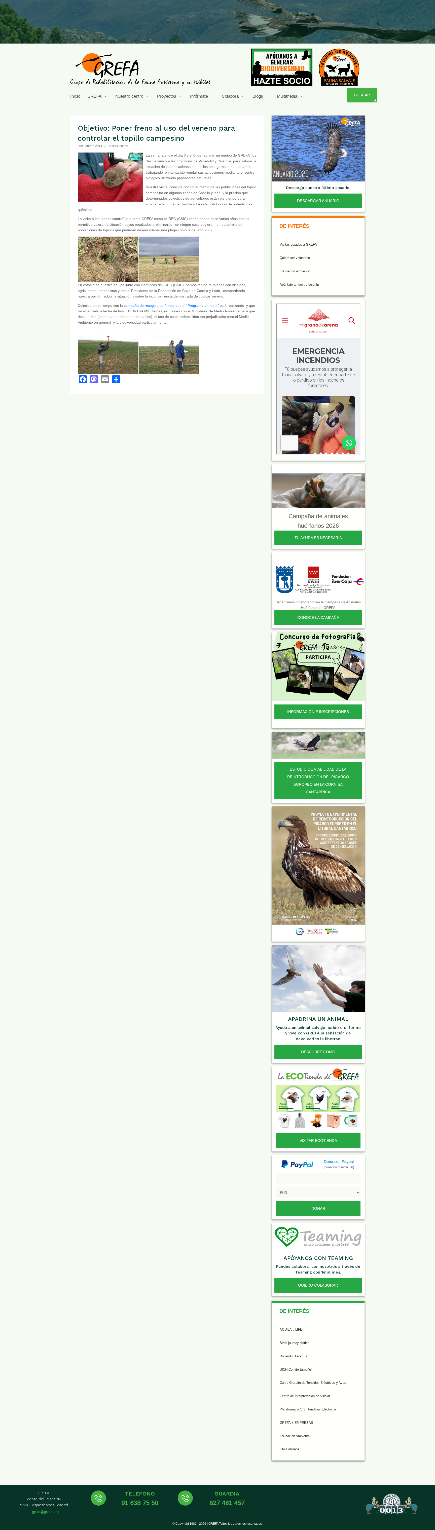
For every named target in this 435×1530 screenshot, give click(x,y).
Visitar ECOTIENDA (318, 1140)
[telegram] (426, 32)
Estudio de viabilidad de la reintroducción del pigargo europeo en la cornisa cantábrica (318, 780)
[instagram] (364, 32)
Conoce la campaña (318, 617)
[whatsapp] (413, 32)
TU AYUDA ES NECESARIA (318, 538)
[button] (97, 96)
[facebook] (340, 32)
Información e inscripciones (318, 712)
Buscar (362, 95)
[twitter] (352, 32)
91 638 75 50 (139, 1503)
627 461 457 (227, 1503)
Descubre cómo (318, 1052)
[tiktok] (377, 32)
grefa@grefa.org (45, 1512)
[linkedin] (401, 32)
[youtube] (389, 32)
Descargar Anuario (318, 201)
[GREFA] (140, 69)
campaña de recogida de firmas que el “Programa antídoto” (171, 306)
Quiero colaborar (318, 1285)
